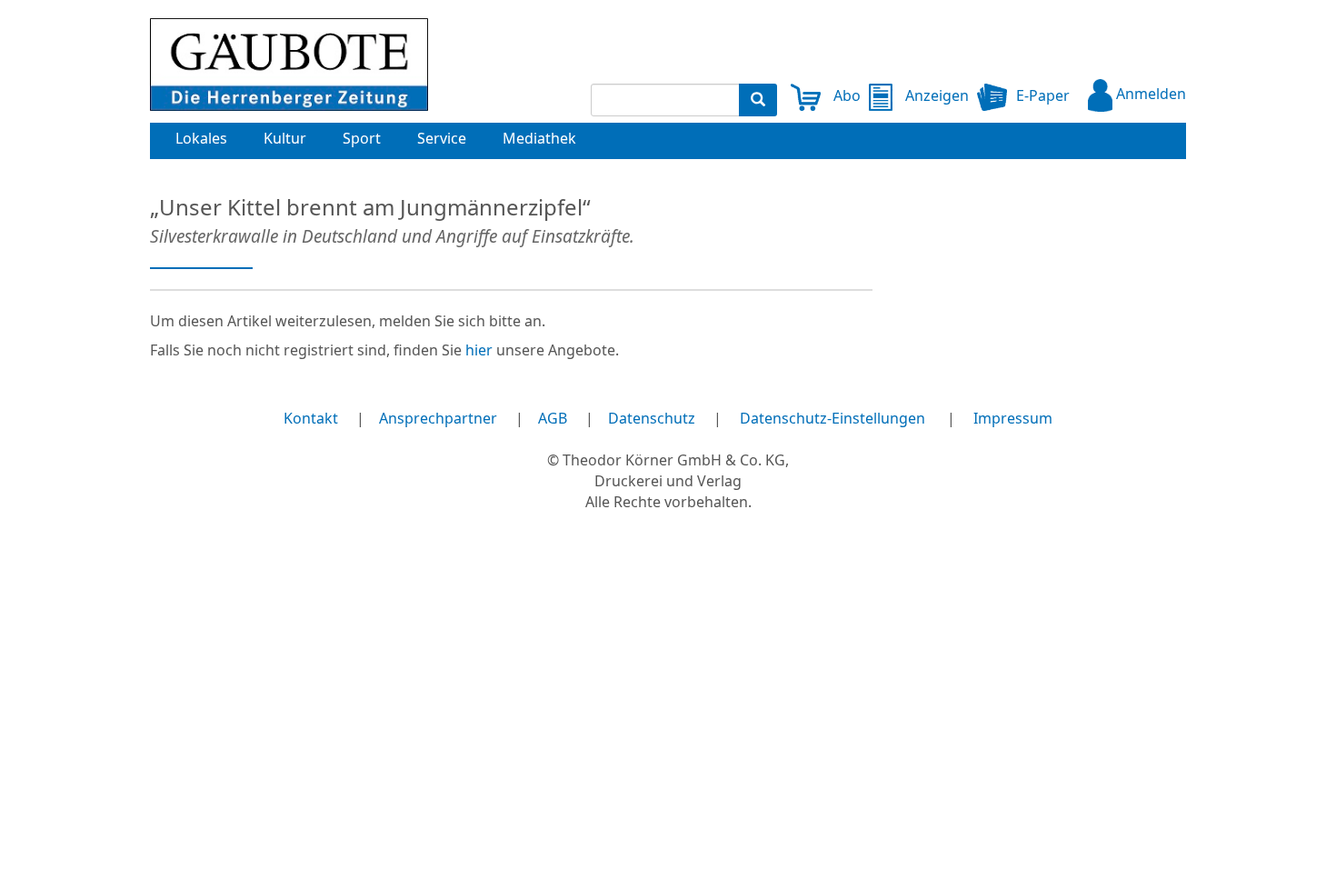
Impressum (1012, 418)
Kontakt (311, 418)
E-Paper (1043, 95)
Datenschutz (651, 418)
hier (479, 350)
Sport (362, 138)
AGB (552, 418)
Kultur (285, 138)
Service (441, 138)
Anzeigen (935, 95)
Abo (845, 95)
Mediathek (539, 138)
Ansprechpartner (438, 418)
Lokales (201, 138)
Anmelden (1149, 94)
